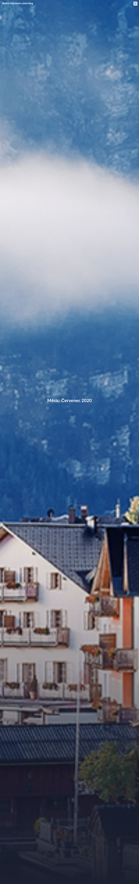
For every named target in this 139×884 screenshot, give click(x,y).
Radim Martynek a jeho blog (17, 3)
